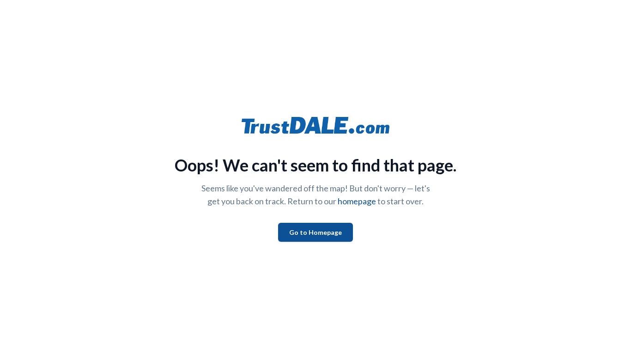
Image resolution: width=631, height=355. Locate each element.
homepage (357, 201)
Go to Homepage (315, 232)
